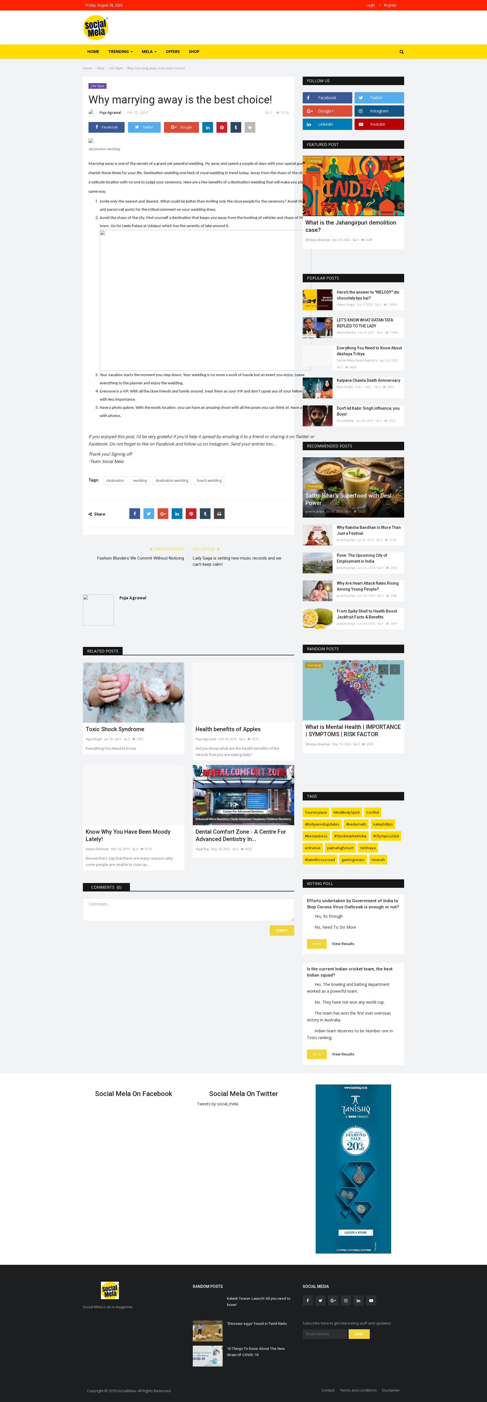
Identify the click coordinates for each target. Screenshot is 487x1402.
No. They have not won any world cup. (350, 1002)
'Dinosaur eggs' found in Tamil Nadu (257, 1323)
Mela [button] (148, 51)
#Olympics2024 (386, 835)
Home (93, 51)
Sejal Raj (202, 849)
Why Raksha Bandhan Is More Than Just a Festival (369, 530)
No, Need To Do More (335, 927)
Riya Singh (94, 739)
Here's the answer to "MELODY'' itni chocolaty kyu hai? (368, 295)
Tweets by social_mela (217, 1103)
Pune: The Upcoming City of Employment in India (362, 558)
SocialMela (345, 420)
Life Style (116, 68)
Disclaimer (391, 1390)
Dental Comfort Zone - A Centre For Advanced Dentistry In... (241, 835)
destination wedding (172, 480)
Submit (282, 930)
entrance (312, 847)
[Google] (163, 513)
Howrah (378, 859)
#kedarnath (356, 824)
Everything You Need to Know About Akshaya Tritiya (369, 351)
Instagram (218, 444)
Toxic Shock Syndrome (115, 729)
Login (370, 5)
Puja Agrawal (110, 112)
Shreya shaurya (318, 240)
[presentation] (383, 165)
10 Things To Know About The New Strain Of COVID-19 (256, 1351)
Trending (314, 161)
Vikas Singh (346, 304)
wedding (140, 480)
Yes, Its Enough (329, 916)
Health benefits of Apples (228, 729)
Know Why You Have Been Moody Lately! (128, 835)
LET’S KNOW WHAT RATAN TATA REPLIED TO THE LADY (365, 323)
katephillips (383, 824)
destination (115, 480)
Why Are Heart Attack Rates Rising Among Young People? (368, 586)
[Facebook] (134, 513)
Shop (194, 51)
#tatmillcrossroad (320, 859)
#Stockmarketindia (350, 835)
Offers (173, 51)
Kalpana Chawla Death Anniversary (368, 380)
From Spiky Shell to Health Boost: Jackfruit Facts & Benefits (367, 614)
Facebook (165, 444)
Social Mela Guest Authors (357, 360)
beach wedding (209, 480)
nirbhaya (368, 847)
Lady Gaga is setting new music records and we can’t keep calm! (237, 561)
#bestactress (316, 835)
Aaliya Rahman (97, 849)
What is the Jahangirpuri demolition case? (351, 226)
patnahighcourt (340, 847)
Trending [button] (119, 51)
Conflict (372, 812)
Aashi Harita (346, 332)
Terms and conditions (358, 1390)
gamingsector (353, 859)
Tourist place (316, 812)
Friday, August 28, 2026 (104, 5)
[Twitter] (148, 513)
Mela (100, 68)
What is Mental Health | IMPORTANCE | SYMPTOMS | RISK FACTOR (353, 731)
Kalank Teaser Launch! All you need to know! (258, 1301)
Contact (328, 1390)
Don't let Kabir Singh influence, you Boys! (368, 411)
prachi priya (315, 511)
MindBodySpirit (347, 812)
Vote (317, 944)
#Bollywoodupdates (322, 824)
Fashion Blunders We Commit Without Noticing (140, 558)
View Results (343, 943)
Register (390, 5)
